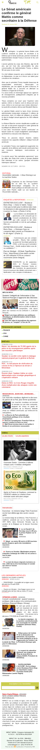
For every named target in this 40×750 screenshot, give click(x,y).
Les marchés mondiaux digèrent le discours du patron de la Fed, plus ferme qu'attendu (19, 399)
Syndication (19, 747)
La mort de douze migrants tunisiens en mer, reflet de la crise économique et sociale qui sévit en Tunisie (18, 564)
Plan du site (9, 747)
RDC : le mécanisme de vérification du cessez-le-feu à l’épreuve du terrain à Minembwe (17, 366)
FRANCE (6, 330)
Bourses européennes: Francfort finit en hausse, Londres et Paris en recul (18, 421)
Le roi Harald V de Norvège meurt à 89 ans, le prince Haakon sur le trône (28, 531)
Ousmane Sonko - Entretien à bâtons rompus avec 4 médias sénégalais (18, 464)
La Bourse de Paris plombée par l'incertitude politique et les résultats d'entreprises (16, 417)
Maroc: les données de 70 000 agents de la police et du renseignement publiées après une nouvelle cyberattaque (19, 348)
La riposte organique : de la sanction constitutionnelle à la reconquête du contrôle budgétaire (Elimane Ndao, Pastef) (26, 622)
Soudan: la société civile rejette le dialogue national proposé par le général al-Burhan (19, 357)
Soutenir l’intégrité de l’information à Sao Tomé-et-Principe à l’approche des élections (19, 297)
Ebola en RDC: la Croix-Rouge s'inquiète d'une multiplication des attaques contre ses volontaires (19, 385)
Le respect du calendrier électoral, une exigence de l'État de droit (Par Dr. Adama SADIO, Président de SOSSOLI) (26, 654)
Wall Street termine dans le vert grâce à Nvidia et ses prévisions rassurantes (18, 425)
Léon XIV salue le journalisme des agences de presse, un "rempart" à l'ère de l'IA (19, 321)
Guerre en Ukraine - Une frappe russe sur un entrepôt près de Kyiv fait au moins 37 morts (18, 588)
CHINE (5, 336)
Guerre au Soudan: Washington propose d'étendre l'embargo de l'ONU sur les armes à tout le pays (19, 553)
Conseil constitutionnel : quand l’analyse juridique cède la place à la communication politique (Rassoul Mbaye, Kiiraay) (19, 601)
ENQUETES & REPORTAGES (14, 200)
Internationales (7, 508)
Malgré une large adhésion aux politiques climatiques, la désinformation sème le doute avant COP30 (19, 317)
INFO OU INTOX (7, 292)
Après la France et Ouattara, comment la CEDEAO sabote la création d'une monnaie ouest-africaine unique (20, 494)
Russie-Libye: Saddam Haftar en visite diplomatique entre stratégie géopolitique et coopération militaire (19, 375)
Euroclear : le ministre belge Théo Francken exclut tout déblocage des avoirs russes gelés (19, 513)
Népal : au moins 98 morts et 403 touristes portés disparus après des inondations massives (19, 543)
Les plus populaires (22, 436)
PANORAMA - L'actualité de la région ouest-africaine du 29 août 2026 (18, 581)
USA (5, 333)
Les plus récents (7, 436)
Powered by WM (30, 747)
